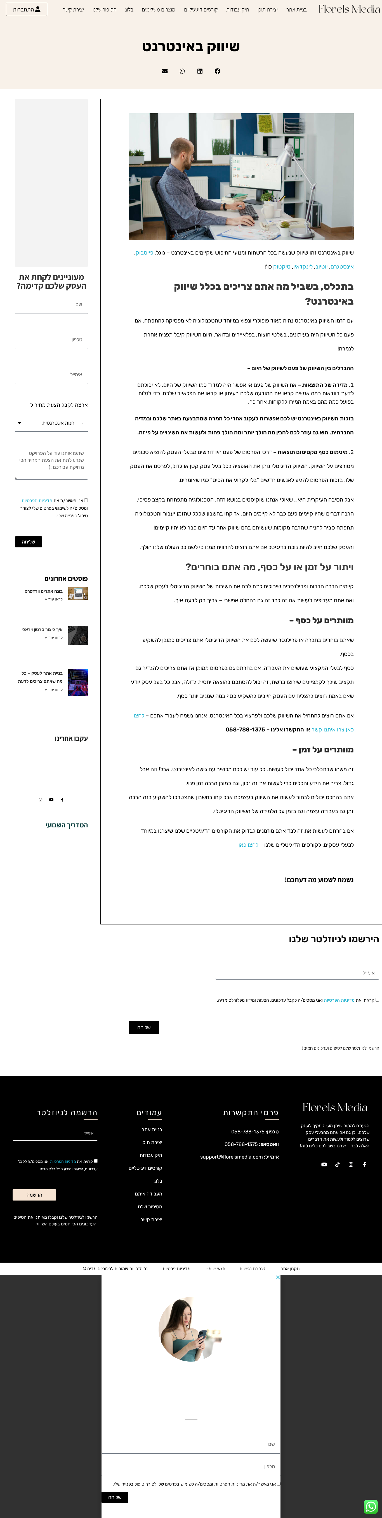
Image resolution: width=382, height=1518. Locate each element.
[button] (217, 71)
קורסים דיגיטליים (201, 9)
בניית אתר (296, 9)
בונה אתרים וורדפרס (44, 591)
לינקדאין (303, 266)
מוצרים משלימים (158, 9)
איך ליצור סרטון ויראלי (42, 629)
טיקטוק (282, 266)
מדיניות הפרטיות (37, 500)
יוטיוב (321, 266)
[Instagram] (41, 799)
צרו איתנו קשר (328, 729)
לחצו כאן (248, 844)
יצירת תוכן (268, 9)
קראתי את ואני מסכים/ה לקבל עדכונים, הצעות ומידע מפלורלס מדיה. (295, 1000)
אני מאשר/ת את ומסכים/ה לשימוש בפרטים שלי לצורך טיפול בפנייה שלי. (54, 508)
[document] (191, 1396)
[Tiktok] (338, 1164)
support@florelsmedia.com (231, 1157)
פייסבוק (144, 252)
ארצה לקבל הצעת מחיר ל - (57, 404)
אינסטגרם (342, 266)
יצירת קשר (73, 9)
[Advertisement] (50, 184)
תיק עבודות (237, 9)
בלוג (129, 9)
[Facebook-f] (62, 799)
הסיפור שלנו (105, 9)
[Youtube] (51, 799)
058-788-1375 (248, 1132)
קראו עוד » (54, 599)
